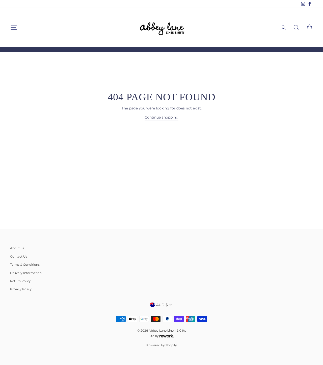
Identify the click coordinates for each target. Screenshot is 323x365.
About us (17, 248)
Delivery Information (26, 273)
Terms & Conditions (25, 264)
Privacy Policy (21, 289)
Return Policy (20, 281)
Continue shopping (161, 117)
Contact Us (18, 256)
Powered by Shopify (161, 345)
